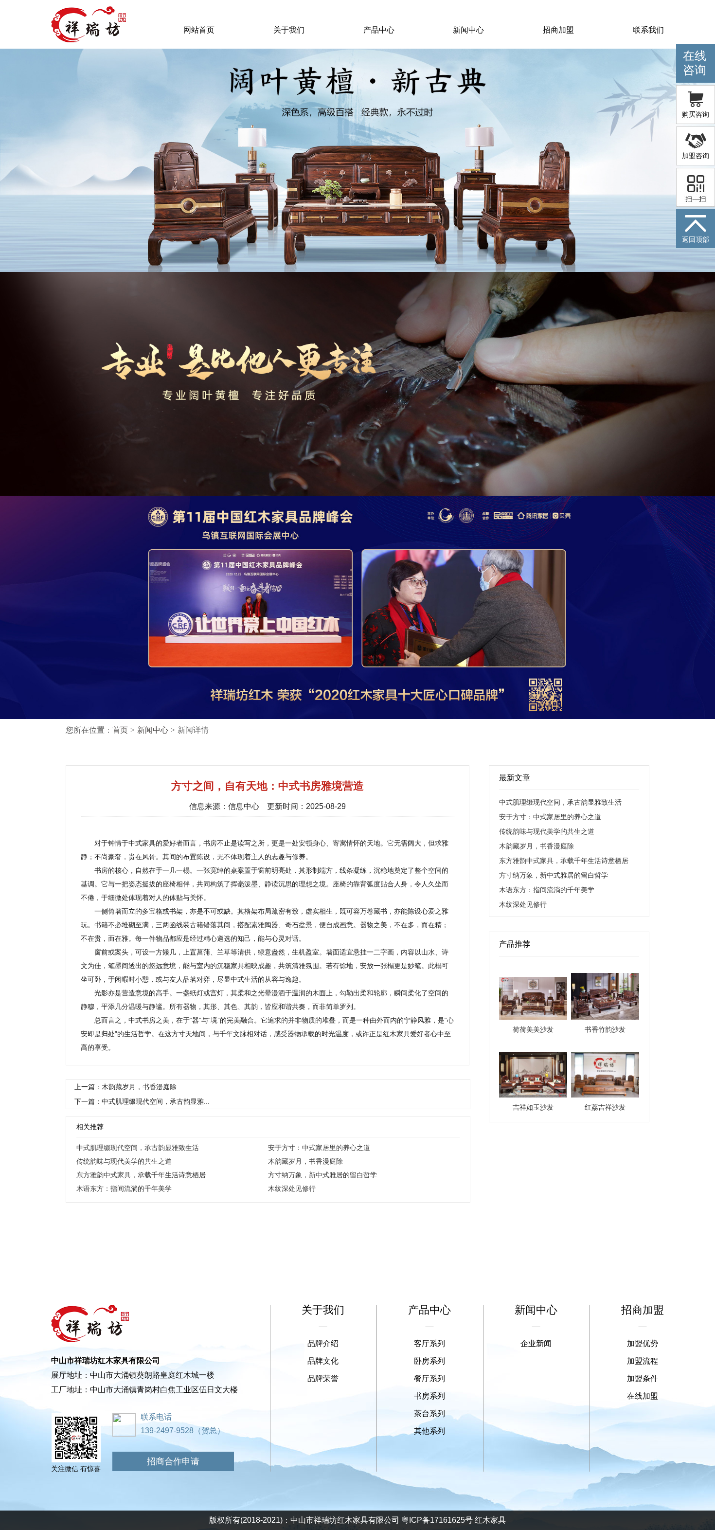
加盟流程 (642, 1361)
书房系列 (429, 1396)
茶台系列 (429, 1413)
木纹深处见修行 (292, 1188)
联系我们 (648, 30)
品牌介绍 (323, 1343)
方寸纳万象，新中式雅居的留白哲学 (322, 1175)
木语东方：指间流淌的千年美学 (124, 1188)
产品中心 (378, 30)
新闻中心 (468, 30)
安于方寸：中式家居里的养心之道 (319, 1148)
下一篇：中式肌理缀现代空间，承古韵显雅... (142, 1101)
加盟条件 (642, 1378)
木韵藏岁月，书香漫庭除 (305, 1161)
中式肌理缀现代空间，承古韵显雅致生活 (137, 1148)
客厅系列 (429, 1343)
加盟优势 (642, 1343)
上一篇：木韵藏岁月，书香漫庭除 (125, 1087)
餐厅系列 (429, 1378)
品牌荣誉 (323, 1378)
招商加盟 (558, 30)
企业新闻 (536, 1343)
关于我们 (288, 30)
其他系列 (429, 1431)
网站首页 (198, 30)
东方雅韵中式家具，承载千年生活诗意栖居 (141, 1175)
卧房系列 (429, 1361)
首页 (120, 730)
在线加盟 (642, 1396)
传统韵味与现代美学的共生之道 (124, 1161)
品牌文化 (323, 1361)
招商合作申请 (173, 1461)
